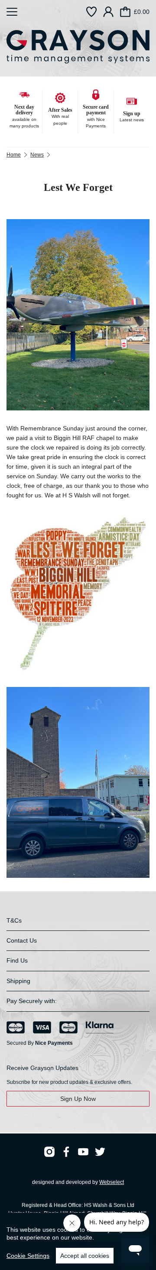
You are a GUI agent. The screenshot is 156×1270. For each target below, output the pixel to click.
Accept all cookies (84, 1255)
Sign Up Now (78, 1098)
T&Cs (14, 920)
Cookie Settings (27, 1255)
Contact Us (21, 940)
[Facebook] (66, 1152)
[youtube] (83, 1152)
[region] (78, 1241)
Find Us (17, 960)
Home (13, 155)
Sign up (131, 113)
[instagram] (49, 1152)
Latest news (132, 119)
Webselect (111, 1182)
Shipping (18, 980)
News (37, 155)
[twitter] (100, 1152)
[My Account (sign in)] (108, 12)
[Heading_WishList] (91, 12)
